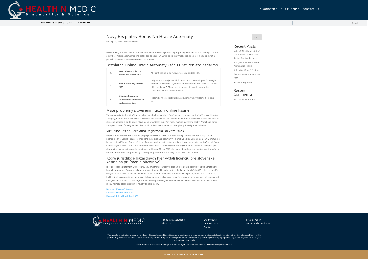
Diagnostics (210, 219)
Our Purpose (211, 223)
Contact (208, 227)
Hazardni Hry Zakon (243, 82)
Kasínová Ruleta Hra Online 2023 (122, 196)
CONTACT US (311, 9)
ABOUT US (84, 23)
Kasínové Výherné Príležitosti (120, 192)
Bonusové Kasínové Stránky (119, 189)
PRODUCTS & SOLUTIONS (56, 23)
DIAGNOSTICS (268, 9)
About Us (167, 223)
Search (256, 37)
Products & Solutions (173, 219)
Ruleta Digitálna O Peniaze (246, 70)
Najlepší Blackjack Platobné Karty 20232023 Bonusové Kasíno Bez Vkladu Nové (247, 54)
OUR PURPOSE (290, 9)
